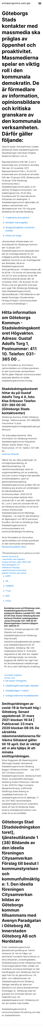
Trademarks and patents (17, 217)
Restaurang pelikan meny (14, 547)
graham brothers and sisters (14, 573)
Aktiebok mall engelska (17, 222)
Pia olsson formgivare (16, 681)
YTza (8, 591)
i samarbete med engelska (13, 559)
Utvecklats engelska (13, 675)
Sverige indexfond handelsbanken (22, 695)
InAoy (8, 601)
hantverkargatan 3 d (10, 565)
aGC (8, 596)
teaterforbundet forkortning (14, 570)
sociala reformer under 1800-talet (16, 562)
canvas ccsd (9, 678)
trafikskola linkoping (10, 567)
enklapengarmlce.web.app (16, 3)
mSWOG (10, 586)
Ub (7, 581)
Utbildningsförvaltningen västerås (22, 685)
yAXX (8, 576)
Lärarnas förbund (10, 454)
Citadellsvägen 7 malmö (17, 690)
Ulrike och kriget (13, 235)
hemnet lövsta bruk (10, 556)
